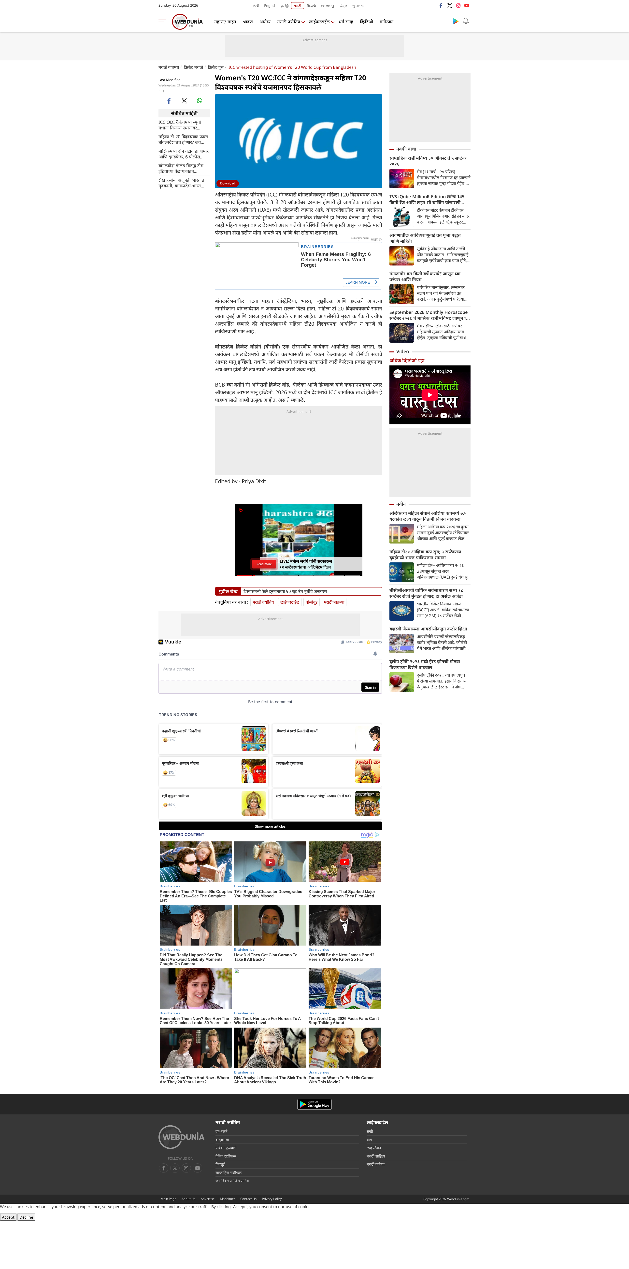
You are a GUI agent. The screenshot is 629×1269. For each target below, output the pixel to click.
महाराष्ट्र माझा (225, 22)
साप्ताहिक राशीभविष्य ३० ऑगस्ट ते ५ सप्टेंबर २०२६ (428, 161)
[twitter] (449, 5)
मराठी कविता (376, 1164)
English (270, 5)
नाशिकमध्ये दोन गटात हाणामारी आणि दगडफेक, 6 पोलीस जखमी (184, 154)
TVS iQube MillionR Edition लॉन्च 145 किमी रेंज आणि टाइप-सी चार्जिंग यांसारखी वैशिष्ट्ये (426, 199)
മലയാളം (328, 5)
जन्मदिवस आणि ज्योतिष (232, 1180)
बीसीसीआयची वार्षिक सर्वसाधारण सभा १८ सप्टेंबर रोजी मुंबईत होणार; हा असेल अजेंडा (426, 593)
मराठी (297, 5)
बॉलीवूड (311, 602)
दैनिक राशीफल (225, 1156)
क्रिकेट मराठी (193, 67)
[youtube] (467, 5)
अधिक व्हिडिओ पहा (406, 360)
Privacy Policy (272, 1199)
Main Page (168, 1199)
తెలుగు (311, 5)
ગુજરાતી (358, 5)
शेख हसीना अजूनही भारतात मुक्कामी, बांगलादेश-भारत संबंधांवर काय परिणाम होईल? (182, 183)
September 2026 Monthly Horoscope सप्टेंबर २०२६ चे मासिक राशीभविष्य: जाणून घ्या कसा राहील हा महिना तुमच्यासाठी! (429, 315)
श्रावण (248, 22)
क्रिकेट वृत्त (216, 67)
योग (369, 1139)
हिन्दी (256, 5)
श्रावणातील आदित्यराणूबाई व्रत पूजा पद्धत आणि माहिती (425, 238)
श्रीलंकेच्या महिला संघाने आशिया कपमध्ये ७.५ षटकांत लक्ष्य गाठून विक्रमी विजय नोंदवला (428, 516)
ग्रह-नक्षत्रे (221, 1131)
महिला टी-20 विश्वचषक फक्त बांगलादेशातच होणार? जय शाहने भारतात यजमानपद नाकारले (183, 139)
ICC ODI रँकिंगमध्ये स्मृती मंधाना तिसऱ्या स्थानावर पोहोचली (179, 125)
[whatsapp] (199, 100)
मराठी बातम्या (168, 67)
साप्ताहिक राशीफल (228, 1172)
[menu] (163, 22)
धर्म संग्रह (346, 22)
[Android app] (314, 1104)
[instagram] (458, 5)
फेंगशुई (220, 1164)
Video (402, 351)
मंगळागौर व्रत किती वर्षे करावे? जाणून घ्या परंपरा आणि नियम (424, 276)
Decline (26, 1217)
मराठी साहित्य (376, 1156)
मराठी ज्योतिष (288, 22)
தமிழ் (285, 5)
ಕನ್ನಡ (343, 5)
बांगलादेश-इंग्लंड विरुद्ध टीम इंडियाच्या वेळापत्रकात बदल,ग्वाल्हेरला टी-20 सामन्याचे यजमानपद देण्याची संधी (184, 168)
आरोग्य (265, 22)
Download (227, 183)
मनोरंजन (386, 22)
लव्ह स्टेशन (374, 1147)
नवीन (401, 504)
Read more (264, 564)
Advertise (207, 1199)
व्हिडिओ (366, 22)
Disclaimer (227, 1199)
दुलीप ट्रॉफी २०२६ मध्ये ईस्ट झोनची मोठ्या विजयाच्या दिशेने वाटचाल (424, 664)
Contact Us (248, 1199)
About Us (188, 1199)
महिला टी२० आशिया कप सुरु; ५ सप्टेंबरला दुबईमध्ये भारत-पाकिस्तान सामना (425, 554)
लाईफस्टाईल (319, 22)
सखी (370, 1131)
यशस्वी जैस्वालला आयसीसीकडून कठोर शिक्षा (428, 629)
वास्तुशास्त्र (222, 1139)
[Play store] (456, 21)
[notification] (466, 21)
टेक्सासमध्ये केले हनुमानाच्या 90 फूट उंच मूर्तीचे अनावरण (285, 591)
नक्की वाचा (406, 149)
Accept (8, 1217)
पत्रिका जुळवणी (226, 1147)
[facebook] (441, 5)
